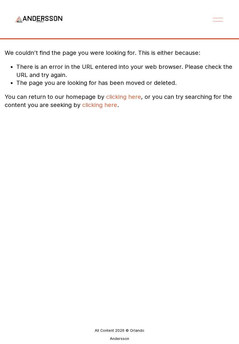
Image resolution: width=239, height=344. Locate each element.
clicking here (123, 96)
